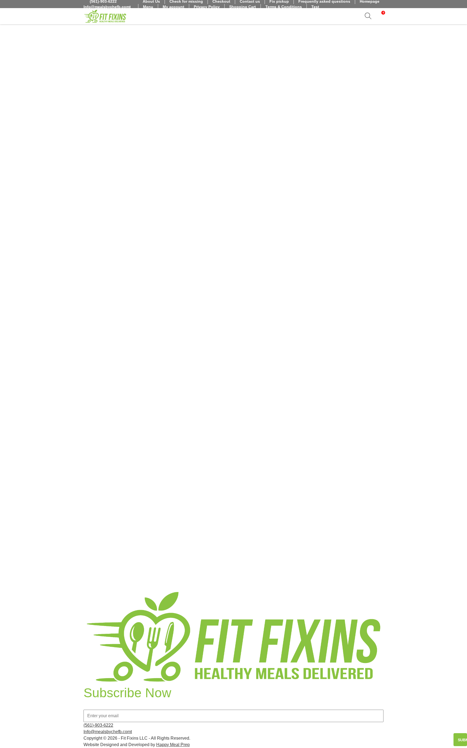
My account (173, 7)
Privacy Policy (207, 7)
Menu (148, 7)
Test (315, 7)
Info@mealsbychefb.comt (107, 7)
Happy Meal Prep (173, 744)
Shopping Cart (242, 7)
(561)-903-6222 (98, 725)
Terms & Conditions (283, 7)
